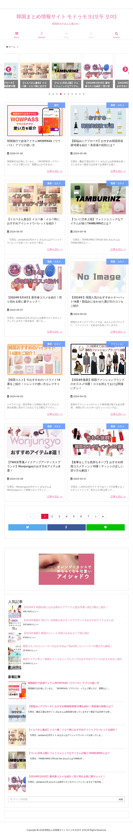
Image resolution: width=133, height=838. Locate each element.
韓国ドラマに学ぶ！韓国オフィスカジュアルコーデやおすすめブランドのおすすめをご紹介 (72, 658)
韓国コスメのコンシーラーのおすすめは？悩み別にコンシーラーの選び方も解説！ (68, 646)
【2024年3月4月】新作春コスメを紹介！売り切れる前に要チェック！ (66, 776)
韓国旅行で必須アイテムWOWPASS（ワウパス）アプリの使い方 (63, 682)
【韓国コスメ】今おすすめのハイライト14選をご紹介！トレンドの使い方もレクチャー (33, 384)
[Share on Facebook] (66, 527)
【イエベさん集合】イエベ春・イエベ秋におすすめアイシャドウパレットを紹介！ (73, 729)
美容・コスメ (117, 105)
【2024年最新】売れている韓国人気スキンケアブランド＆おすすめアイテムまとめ (68, 620)
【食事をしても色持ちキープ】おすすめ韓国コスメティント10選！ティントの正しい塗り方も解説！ (96, 466)
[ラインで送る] (105, 527)
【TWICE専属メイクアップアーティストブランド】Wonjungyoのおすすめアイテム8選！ (33, 466)
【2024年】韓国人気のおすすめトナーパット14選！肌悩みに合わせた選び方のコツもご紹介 (97, 301)
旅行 (56, 105)
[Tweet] (27, 527)
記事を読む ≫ (55, 171)
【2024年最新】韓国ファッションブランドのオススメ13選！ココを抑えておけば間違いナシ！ (97, 384)
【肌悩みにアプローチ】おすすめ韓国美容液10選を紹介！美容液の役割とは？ (70, 706)
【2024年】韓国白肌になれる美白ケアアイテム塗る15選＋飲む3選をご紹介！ (65, 607)
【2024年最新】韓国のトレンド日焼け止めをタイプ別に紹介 (56, 633)
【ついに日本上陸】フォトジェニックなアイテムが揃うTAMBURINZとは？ (69, 752)
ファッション (117, 344)
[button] (8, 70)
